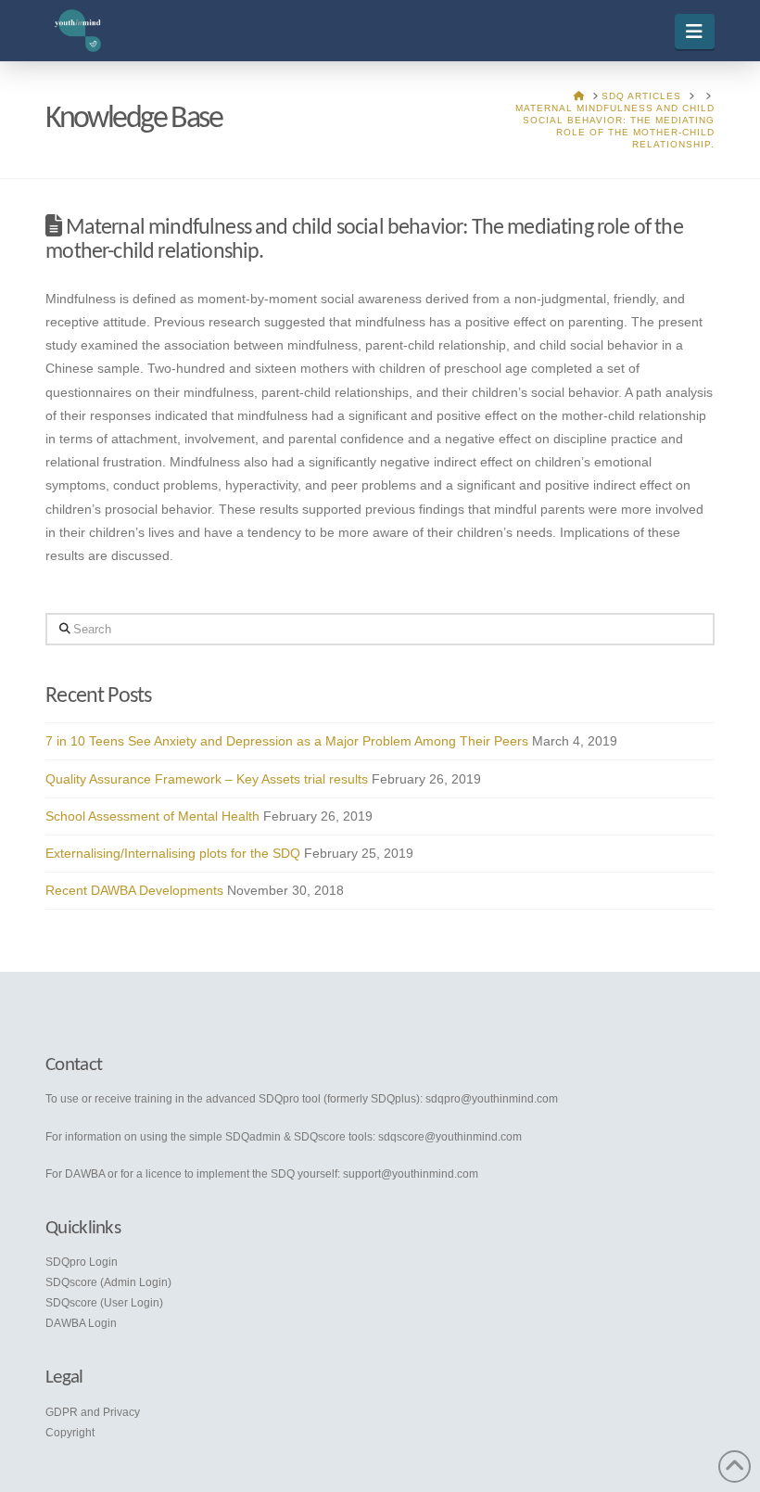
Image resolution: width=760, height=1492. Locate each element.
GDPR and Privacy (92, 1412)
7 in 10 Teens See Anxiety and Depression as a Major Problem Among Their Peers (286, 740)
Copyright (70, 1432)
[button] (695, 31)
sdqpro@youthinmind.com (491, 1098)
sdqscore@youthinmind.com (450, 1136)
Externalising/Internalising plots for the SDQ (172, 853)
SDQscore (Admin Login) (108, 1282)
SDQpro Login (81, 1262)
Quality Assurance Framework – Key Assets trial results (206, 779)
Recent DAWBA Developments (134, 890)
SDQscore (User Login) (104, 1302)
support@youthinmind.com (410, 1173)
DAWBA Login (81, 1323)
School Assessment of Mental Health (152, 816)
